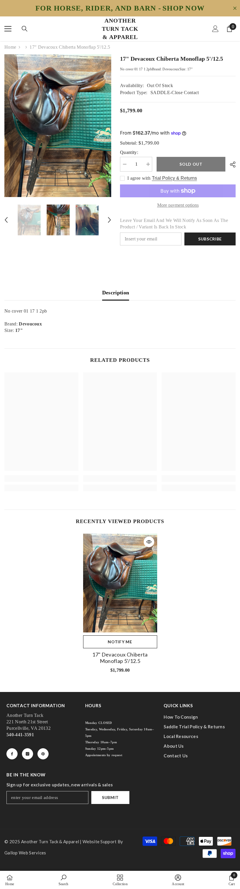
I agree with (138, 178)
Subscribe (210, 238)
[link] (41, 478)
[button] (6, 220)
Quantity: (129, 152)
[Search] (24, 28)
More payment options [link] (178, 205)
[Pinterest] (43, 753)
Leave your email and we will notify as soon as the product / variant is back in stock (174, 223)
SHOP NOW (183, 8)
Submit (110, 797)
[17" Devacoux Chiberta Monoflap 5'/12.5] (120, 583)
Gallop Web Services (25, 852)
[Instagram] (27, 753)
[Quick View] (149, 542)
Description (115, 293)
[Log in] (215, 29)
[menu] (7, 28)
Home (10, 47)
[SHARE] (230, 164)
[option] (57, 125)
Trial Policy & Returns (174, 178)
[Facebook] (12, 753)
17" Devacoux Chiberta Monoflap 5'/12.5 (120, 657)
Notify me (120, 641)
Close (235, 8)
